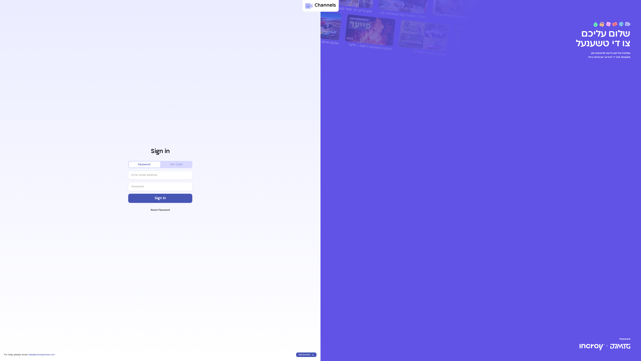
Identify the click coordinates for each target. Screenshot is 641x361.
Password (144, 164)
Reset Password (160, 210)
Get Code (176, 164)
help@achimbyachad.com (41, 355)
